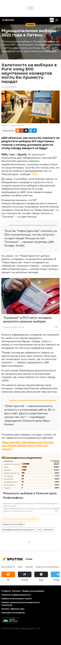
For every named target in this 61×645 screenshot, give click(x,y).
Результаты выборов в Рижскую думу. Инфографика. (30, 495)
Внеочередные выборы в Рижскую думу (18, 530)
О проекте (6, 591)
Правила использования (33, 591)
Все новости (8, 567)
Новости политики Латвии (13, 524)
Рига (39, 530)
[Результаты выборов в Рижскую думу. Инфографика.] (30, 472)
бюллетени (48, 530)
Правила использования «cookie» (16, 598)
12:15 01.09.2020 (9, 87)
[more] (56, 327)
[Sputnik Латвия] (8, 21)
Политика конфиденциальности (16, 594)
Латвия (29, 567)
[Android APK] (10, 620)
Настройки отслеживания (13, 612)
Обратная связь (17, 609)
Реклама (5, 609)
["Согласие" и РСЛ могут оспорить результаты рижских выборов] (30, 296)
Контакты (16, 591)
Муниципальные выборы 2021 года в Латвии (20, 519)
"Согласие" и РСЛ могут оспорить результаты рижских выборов (27, 319)
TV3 (34, 174)
